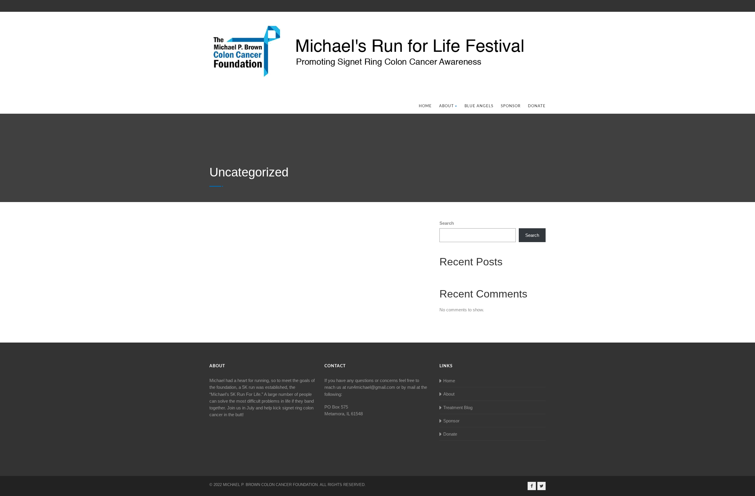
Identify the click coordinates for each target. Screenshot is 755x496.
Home (425, 106)
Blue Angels (479, 106)
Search (446, 223)
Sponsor (511, 106)
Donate (537, 106)
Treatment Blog (457, 407)
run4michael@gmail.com (371, 387)
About (446, 106)
